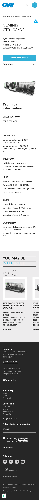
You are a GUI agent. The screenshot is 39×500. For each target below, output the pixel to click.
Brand (5, 409)
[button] (11, 477)
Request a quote (19, 58)
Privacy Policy (23, 440)
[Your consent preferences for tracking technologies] (4, 496)
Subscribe (8, 447)
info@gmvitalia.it (10, 374)
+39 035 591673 (13, 369)
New (9, 16)
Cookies (16, 491)
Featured (7, 398)
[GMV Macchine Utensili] (8, 5)
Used (5, 396)
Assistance (8, 412)
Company (7, 406)
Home (4, 16)
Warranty (7, 414)
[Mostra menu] (34, 5)
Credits (22, 491)
